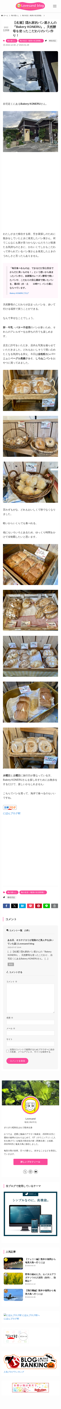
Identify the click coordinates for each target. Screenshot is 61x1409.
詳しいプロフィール (30, 1162)
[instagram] (30, 1172)
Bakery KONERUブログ (19, 293)
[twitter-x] (25, 1172)
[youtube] (36, 1172)
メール (10, 1028)
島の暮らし (11, 41)
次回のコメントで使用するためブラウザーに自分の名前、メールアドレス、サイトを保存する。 (32, 1050)
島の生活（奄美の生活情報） (31, 41)
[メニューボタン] (54, 6)
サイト (9, 1039)
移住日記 (52, 41)
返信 (11, 964)
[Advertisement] (30, 846)
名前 (9, 1018)
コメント (11, 982)
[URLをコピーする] (54, 906)
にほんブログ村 (11, 813)
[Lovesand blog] (30, 6)
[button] (6, 906)
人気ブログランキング (14, 1372)
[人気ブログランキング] (30, 1368)
